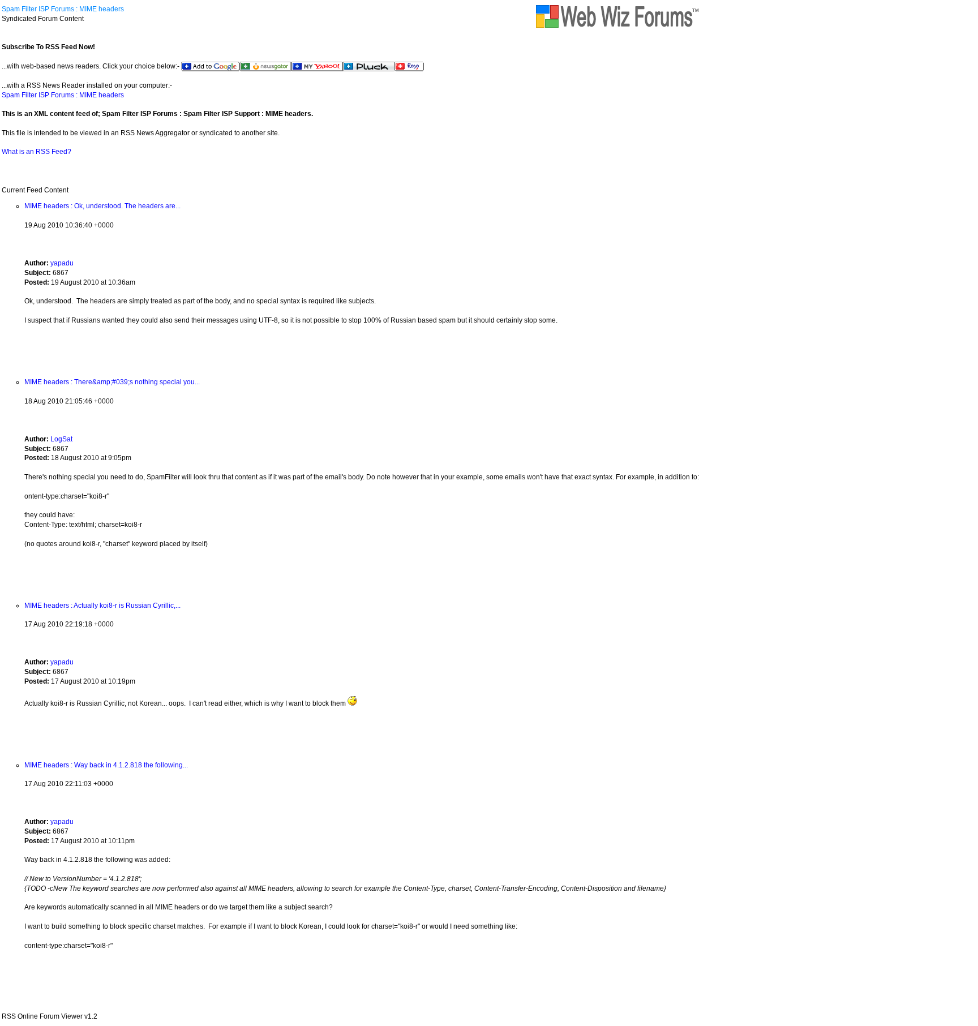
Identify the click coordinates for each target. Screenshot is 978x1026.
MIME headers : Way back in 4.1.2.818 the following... (106, 765)
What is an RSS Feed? (36, 152)
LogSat (61, 439)
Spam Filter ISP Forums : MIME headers (63, 9)
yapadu (62, 263)
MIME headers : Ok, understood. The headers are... (102, 206)
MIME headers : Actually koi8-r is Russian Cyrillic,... (102, 605)
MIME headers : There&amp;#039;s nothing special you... (112, 382)
